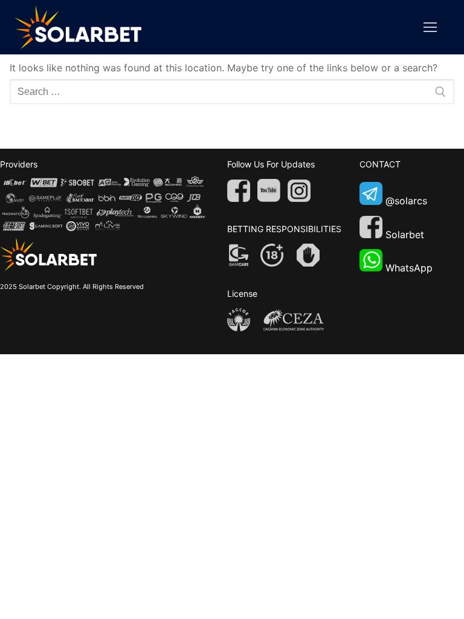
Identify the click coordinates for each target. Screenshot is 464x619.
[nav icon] (430, 27)
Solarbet (404, 234)
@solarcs (406, 201)
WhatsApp (409, 268)
